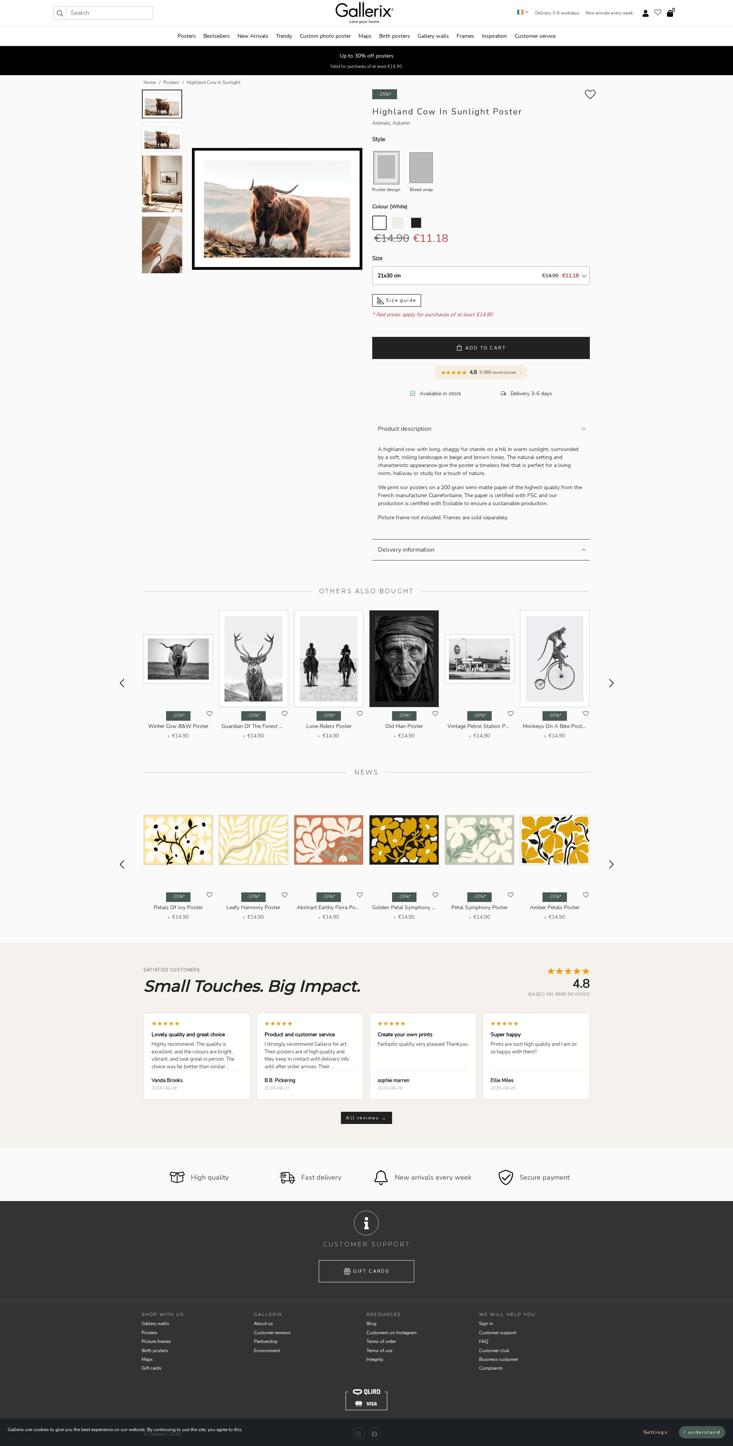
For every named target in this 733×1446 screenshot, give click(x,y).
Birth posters (394, 36)
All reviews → (366, 1118)
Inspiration (494, 36)
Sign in (486, 1323)
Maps (364, 36)
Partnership (266, 1341)
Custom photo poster (325, 36)
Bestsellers (216, 36)
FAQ (483, 1341)
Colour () (389, 206)
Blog (371, 1323)
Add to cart (485, 348)
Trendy (284, 36)
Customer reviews (272, 1333)
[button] (60, 13)
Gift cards (371, 1271)
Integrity (374, 1359)
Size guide (400, 300)
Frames (465, 36)
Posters (187, 36)
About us (263, 1323)
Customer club (494, 1351)
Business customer (498, 1359)
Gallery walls (433, 36)
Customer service (535, 36)
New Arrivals (252, 36)
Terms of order (381, 1341)
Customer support (497, 1333)
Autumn (401, 123)
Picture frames (156, 1341)
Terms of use (379, 1351)
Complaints (491, 1368)
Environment (267, 1351)
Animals (381, 123)
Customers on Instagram (391, 1333)
